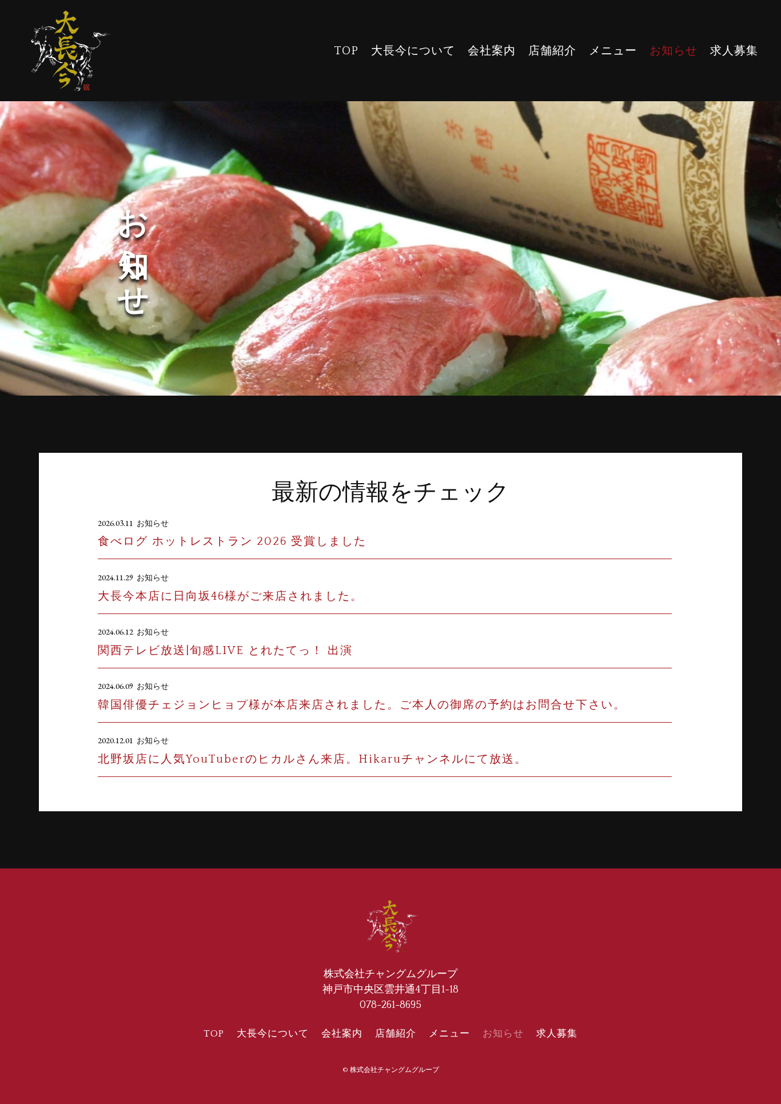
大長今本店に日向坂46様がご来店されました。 (230, 596)
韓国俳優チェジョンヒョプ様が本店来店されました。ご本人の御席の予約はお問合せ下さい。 (362, 705)
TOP (346, 51)
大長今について (413, 51)
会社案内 (492, 51)
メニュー (613, 51)
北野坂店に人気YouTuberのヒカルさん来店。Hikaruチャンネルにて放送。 (312, 759)
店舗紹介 (552, 51)
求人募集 (734, 51)
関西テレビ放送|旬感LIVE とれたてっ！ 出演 (225, 650)
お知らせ (673, 51)
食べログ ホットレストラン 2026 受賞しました (232, 541)
